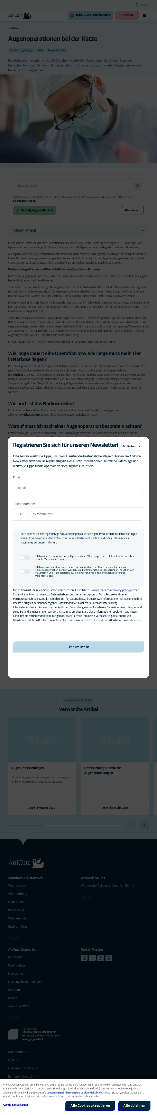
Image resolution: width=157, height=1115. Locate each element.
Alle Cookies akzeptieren (90, 1105)
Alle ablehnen (134, 1105)
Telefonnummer (24, 504)
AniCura (30, 538)
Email (17, 477)
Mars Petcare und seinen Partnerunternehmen (74, 538)
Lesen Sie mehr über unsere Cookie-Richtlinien (75, 1092)
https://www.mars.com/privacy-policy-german (111, 590)
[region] (78, 1097)
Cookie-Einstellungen (15, 1105)
